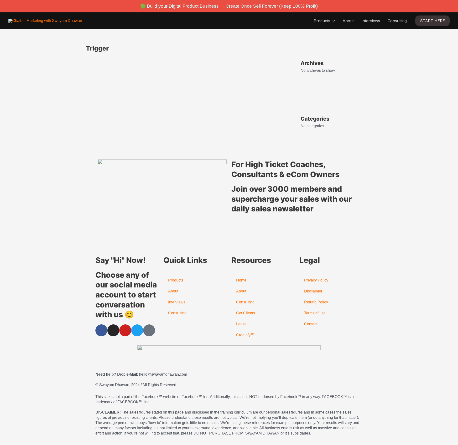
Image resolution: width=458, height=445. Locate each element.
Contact (310, 324)
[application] (332, 20)
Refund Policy (316, 302)
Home (241, 280)
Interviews (370, 20)
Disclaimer (313, 291)
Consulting (397, 20)
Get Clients (245, 313)
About (348, 20)
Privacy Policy (316, 280)
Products (322, 20)
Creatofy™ (245, 335)
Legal (241, 324)
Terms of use (315, 313)
